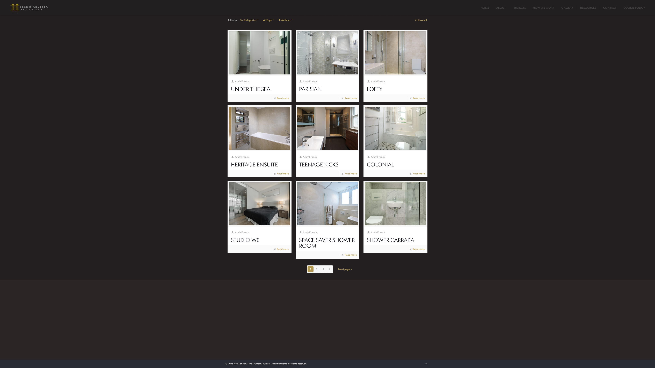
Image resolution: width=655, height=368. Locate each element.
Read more (283, 98)
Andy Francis (242, 81)
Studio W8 (245, 240)
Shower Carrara (390, 240)
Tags (269, 20)
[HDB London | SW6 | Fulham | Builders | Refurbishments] (29, 7)
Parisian (310, 89)
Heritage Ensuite (254, 164)
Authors (285, 20)
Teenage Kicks (318, 164)
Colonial (380, 164)
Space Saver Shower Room (327, 242)
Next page (344, 269)
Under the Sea (250, 89)
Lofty (374, 89)
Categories (250, 20)
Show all (422, 20)
